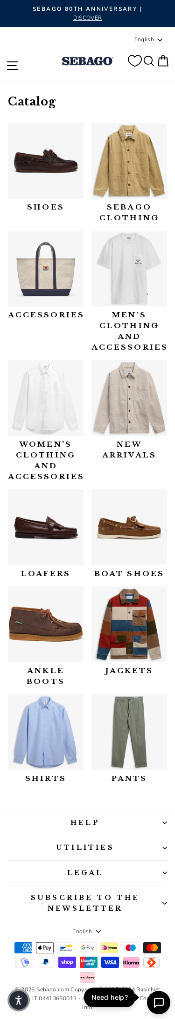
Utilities (85, 847)
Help (85, 822)
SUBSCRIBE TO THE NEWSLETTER (85, 902)
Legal (85, 873)
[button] (18, 1000)
